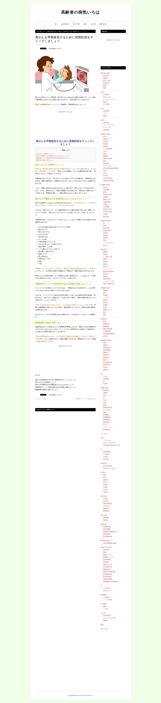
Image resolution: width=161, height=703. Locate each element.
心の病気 (104, 604)
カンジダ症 (107, 410)
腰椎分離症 (107, 569)
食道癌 (105, 383)
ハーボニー (107, 298)
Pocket (59, 48)
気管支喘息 (107, 230)
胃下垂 (105, 175)
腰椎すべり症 (107, 564)
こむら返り (107, 588)
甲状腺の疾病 (105, 540)
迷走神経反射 (107, 536)
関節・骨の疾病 (106, 547)
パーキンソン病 (108, 281)
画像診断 (106, 130)
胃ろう (105, 173)
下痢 (104, 171)
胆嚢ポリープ (107, 310)
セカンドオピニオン (110, 618)
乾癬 (104, 405)
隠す (68, 150)
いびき (105, 376)
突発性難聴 (107, 452)
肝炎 (104, 293)
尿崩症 (105, 360)
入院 (102, 92)
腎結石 (105, 367)
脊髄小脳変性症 (108, 284)
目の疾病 (104, 496)
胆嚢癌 (105, 146)
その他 (103, 613)
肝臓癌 (105, 290)
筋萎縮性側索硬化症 (110, 531)
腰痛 (104, 552)
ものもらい (107, 506)
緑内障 (105, 501)
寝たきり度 (107, 97)
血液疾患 (104, 463)
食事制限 (106, 111)
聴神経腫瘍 (107, 529)
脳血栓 (105, 261)
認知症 (105, 266)
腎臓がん (106, 370)
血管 (104, 321)
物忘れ (105, 264)
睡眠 (104, 606)
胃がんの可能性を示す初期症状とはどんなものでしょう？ (52, 156)
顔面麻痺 (104, 595)
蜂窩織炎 (106, 415)
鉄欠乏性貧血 (107, 466)
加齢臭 (105, 620)
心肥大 (105, 204)
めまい (103, 438)
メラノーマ (107, 427)
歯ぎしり (106, 482)
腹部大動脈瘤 (107, 329)
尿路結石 (106, 357)
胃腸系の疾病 (105, 134)
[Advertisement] (65, 124)
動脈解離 (106, 326)
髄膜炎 (105, 274)
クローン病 (107, 166)
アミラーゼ (107, 127)
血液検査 (106, 122)
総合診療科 (107, 615)
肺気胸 (105, 238)
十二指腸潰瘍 (107, 149)
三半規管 (106, 454)
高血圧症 (106, 76)
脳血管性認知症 (108, 271)
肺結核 (105, 235)
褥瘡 (104, 412)
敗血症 (105, 102)
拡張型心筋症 (107, 194)
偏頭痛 (105, 276)
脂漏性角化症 (107, 407)
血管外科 (104, 319)
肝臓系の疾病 (105, 288)
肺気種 (105, 233)
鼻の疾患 (104, 515)
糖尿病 (105, 78)
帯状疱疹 (106, 390)
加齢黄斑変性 (107, 503)
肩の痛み (106, 550)
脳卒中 (105, 259)
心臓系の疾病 (105, 185)
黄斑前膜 (106, 511)
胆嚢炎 (105, 305)
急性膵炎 (106, 163)
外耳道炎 (106, 459)
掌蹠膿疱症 (107, 417)
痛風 (104, 343)
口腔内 (103, 472)
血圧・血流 (107, 80)
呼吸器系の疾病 (106, 221)
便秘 (104, 153)
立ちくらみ (107, 440)
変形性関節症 (107, 577)
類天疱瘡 (106, 422)
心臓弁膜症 (107, 202)
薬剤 (102, 624)
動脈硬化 (106, 324)
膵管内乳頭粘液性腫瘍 (110, 168)
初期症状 (89, 398)
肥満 (104, 85)
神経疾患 (104, 524)
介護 (102, 108)
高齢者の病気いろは (80, 12)
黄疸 (104, 315)
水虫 (104, 395)
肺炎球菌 (106, 228)
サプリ (105, 113)
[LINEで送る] (52, 48)
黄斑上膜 (106, 508)
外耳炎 (105, 457)
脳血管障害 (107, 279)
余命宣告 (106, 94)
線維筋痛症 (107, 534)
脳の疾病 (104, 249)
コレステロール (108, 125)
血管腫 (105, 336)
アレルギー (104, 434)
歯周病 (105, 480)
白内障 (105, 499)
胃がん (45, 398)
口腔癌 (105, 487)
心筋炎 (105, 214)
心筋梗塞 (106, 189)
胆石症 (105, 302)
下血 (104, 151)
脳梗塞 (105, 252)
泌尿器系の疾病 (106, 340)
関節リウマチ (107, 555)
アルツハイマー (108, 269)
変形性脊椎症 (107, 574)
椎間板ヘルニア (108, 557)
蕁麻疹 (105, 393)
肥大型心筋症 (107, 212)
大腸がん (106, 141)
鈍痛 (104, 88)
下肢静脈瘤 (107, 331)
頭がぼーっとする (109, 468)
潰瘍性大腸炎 (107, 158)
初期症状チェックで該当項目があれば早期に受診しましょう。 (53, 158)
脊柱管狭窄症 (107, 567)
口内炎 (105, 489)
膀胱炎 (105, 345)
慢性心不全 (107, 199)
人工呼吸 (106, 104)
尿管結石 (106, 355)
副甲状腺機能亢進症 (110, 543)
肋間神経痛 (107, 527)
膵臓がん (106, 139)
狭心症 (105, 187)
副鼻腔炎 (106, 517)
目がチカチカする (109, 443)
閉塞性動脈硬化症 (109, 333)
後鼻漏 (105, 520)
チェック (84, 398)
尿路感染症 (107, 348)
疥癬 (104, 402)
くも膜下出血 (107, 257)
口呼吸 (105, 485)
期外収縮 (106, 216)
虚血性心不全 (107, 209)
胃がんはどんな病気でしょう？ (45, 153)
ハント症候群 (107, 600)
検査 (102, 120)
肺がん (105, 245)
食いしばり (104, 629)
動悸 (104, 192)
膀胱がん (106, 352)
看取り (105, 116)
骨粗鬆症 (106, 562)
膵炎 (104, 161)
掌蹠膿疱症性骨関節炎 (110, 581)
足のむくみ (107, 591)
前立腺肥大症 (107, 362)
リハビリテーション (110, 99)
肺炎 (104, 225)
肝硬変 (105, 295)
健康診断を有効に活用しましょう (45, 160)
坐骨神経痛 (107, 559)
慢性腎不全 (107, 365)
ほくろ (105, 424)
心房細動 (106, 207)
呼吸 (104, 240)
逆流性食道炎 (107, 178)
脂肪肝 (105, 300)
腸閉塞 (105, 156)
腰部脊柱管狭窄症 (109, 572)
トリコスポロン (108, 243)
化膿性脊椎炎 (107, 579)
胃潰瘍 (105, 144)
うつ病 (105, 609)
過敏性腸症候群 (108, 180)
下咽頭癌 (106, 379)
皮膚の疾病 (104, 388)
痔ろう (105, 400)
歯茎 (104, 477)
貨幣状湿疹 (107, 420)
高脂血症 (106, 83)
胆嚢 (104, 307)
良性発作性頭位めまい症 (111, 445)
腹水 (104, 312)
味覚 (104, 475)
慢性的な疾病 (105, 73)
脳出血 (105, 254)
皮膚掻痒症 (107, 429)
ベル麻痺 (106, 597)
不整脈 (105, 197)
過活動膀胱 (107, 350)
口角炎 (105, 492)
